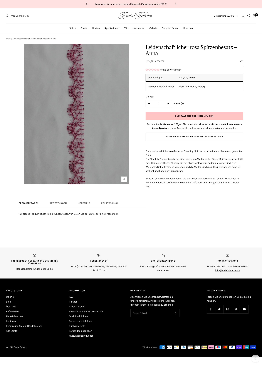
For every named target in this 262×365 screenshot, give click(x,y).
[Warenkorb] (254, 15)
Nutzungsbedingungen (81, 335)
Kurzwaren (138, 28)
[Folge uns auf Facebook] (211, 309)
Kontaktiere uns (14, 316)
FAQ (71, 296)
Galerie (153, 28)
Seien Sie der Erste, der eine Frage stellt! (96, 213)
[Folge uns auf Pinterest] (236, 309)
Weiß (148, 182)
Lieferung (84, 203)
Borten (96, 28)
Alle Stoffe (11, 330)
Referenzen (12, 311)
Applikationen (112, 28)
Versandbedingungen (80, 330)
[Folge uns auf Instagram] (227, 309)
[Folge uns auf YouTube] (244, 309)
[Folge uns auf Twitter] (219, 309)
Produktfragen (29, 203)
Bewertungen (58, 203)
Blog (8, 301)
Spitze (72, 28)
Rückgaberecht (77, 326)
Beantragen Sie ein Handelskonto (24, 326)
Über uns (188, 28)
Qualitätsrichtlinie (78, 316)
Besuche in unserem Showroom (86, 311)
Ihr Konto (11, 321)
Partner (73, 301)
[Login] (243, 16)
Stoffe (84, 28)
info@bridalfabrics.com (227, 270)
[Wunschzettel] (249, 16)
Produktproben (77, 306)
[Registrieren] (175, 313)
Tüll (126, 28)
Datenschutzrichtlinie (80, 321)
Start (8, 38)
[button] (153, 69)
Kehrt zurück (110, 203)
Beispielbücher (170, 28)
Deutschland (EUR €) (224, 15)
